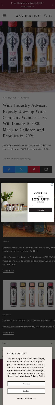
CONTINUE (40, 210)
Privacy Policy (38, 376)
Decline (26, 391)
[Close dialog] (52, 184)
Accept (26, 383)
